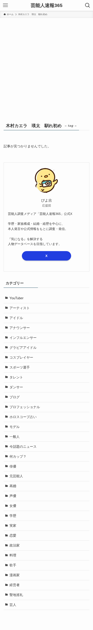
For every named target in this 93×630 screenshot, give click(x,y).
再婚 (12, 486)
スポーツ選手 (19, 367)
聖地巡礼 (16, 595)
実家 (12, 525)
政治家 (14, 545)
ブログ (14, 397)
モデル (14, 427)
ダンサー (16, 387)
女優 (12, 506)
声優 (12, 496)
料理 (12, 555)
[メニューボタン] (5, 5)
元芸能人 (16, 476)
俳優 (12, 466)
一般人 (14, 437)
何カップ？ (17, 456)
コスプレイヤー (21, 357)
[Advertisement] (46, 66)
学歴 (12, 516)
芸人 (12, 605)
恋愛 (12, 535)
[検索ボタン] (87, 5)
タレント (16, 377)
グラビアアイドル (23, 347)
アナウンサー (19, 328)
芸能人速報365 (47, 5)
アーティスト (19, 308)
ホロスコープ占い (23, 417)
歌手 (12, 565)
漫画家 (14, 575)
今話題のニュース (23, 446)
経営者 (14, 585)
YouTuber (16, 298)
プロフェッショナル (24, 407)
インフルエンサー (23, 338)
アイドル (16, 318)
